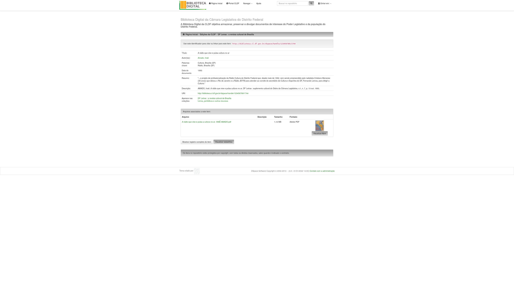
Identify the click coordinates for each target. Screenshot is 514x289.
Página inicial (216, 3)
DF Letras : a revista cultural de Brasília (236, 34)
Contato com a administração (322, 171)
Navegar (247, 3)
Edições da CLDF (208, 34)
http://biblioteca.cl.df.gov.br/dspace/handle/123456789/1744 (223, 93)
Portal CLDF (233, 3)
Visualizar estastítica (223, 141)
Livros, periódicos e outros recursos (213, 101)
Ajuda (258, 3)
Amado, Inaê (203, 57)
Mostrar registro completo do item (196, 141)
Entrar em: (325, 3)
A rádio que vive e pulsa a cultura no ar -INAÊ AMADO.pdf (206, 121)
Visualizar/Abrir (319, 133)
